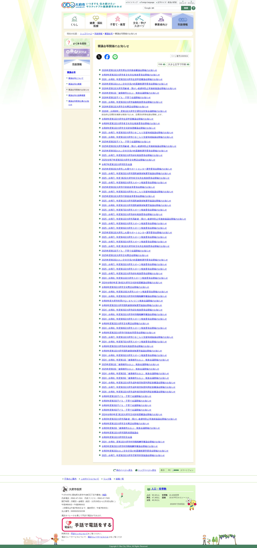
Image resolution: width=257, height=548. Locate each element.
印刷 (160, 64)
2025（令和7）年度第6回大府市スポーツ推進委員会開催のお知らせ (134, 223)
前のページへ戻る (124, 470)
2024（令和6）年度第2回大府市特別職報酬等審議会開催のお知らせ (134, 314)
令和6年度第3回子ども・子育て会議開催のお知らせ (126, 405)
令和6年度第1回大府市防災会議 (117, 437)
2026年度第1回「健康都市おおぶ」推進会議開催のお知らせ (130, 93)
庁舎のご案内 (70, 479)
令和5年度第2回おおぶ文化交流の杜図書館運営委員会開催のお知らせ (135, 451)
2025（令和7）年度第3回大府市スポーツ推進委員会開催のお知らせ (134, 242)
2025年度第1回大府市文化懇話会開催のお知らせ (125, 255)
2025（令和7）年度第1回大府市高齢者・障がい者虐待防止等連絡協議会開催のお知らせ (144, 219)
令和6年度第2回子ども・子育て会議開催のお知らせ (126, 401)
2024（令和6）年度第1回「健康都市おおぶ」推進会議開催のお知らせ (135, 360)
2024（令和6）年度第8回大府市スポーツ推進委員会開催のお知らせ (134, 328)
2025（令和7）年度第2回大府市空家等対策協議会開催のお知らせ (133, 455)
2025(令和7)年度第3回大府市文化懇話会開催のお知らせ (128, 160)
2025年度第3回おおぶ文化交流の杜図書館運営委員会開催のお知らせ (135, 151)
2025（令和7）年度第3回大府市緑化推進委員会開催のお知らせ (132, 155)
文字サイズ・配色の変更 (167, 2)
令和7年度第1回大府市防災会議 (117, 164)
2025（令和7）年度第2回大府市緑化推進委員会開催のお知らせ (132, 214)
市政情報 (183, 24)
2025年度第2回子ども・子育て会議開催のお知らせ (126, 142)
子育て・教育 (117, 24)
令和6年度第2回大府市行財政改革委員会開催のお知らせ (129, 333)
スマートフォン (186, 470)
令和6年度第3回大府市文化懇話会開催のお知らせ (125, 287)
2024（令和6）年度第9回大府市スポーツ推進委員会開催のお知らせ (134, 319)
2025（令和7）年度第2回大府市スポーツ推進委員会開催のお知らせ (134, 264)
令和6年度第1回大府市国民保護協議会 (120, 433)
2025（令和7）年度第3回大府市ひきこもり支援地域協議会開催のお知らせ (137, 132)
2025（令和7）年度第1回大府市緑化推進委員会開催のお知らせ (132, 273)
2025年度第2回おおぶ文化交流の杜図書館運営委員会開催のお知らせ (135, 260)
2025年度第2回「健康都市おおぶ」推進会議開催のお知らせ (130, 369)
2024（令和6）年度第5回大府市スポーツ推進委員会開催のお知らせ (134, 355)
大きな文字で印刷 (177, 64)
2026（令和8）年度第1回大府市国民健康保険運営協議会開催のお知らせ (136, 205)
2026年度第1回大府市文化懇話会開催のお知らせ (125, 107)
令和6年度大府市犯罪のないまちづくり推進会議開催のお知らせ (132, 301)
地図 (104, 495)
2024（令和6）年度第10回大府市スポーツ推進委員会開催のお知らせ (135, 292)
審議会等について (75, 78)
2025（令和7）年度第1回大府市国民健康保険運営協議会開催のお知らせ (136, 201)
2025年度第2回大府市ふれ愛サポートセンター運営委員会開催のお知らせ (137, 169)
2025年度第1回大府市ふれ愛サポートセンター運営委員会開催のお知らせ (137, 232)
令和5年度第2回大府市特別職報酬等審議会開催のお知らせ (130, 446)
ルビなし (191, 3)
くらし (74, 24)
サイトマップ (132, 2)
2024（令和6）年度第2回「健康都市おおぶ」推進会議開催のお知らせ (135, 373)
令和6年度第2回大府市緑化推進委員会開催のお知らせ (127, 346)
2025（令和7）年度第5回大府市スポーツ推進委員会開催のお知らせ (134, 228)
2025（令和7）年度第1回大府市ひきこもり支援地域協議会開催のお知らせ (137, 337)
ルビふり (182, 3)
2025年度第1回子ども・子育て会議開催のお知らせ (126, 251)
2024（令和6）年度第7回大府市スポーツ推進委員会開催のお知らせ (134, 342)
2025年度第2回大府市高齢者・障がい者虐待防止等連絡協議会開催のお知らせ (139, 146)
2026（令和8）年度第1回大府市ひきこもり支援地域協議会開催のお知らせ (137, 137)
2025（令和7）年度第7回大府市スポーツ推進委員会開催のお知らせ (134, 210)
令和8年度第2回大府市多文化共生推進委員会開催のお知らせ (131, 75)
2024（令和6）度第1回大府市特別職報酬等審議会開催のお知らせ (133, 442)
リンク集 (107, 479)
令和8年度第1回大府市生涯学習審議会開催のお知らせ (127, 119)
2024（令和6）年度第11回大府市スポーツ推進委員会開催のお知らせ (135, 278)
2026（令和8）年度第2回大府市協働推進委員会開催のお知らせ (132, 102)
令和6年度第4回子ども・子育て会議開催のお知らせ (126, 410)
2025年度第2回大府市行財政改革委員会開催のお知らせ (128, 187)
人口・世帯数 (159, 488)
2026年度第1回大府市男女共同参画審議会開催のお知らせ (129, 70)
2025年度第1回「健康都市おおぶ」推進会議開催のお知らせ (130, 364)
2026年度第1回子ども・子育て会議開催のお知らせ (126, 97)
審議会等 (109, 33)
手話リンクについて (79, 534)
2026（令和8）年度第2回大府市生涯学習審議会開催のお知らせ (132, 79)
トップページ (86, 33)
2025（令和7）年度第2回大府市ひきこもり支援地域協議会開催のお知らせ (137, 192)
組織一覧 (120, 479)
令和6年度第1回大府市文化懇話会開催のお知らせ (125, 423)
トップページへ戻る (147, 470)
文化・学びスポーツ (139, 24)
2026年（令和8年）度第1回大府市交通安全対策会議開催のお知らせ (134, 111)
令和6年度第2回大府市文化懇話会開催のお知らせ (125, 323)
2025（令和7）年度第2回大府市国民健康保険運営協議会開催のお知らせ (136, 173)
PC (169, 470)
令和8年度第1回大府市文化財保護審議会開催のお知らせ (129, 128)
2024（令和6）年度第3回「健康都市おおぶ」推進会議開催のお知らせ (135, 378)
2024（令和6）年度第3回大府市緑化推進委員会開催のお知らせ (132, 310)
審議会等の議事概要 (76, 95)
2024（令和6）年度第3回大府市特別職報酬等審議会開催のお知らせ (134, 296)
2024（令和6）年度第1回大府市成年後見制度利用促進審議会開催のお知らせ (138, 383)
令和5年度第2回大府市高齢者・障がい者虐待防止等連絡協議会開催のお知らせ (139, 419)
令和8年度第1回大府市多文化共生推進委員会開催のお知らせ (131, 123)
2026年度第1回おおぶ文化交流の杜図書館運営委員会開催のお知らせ (135, 84)
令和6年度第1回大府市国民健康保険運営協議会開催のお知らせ (132, 351)
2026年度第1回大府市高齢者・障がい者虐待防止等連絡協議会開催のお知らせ (139, 88)
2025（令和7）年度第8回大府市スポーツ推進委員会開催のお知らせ (134, 182)
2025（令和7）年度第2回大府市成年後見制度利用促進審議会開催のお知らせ (138, 387)
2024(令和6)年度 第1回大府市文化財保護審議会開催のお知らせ (132, 414)
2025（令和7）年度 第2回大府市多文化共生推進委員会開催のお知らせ (135, 178)
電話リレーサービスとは (98, 537)
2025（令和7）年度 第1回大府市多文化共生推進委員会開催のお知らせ (135, 246)
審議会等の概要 (75, 84)
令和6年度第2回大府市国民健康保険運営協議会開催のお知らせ (132, 305)
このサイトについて (90, 479)
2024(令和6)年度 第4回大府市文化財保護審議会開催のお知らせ (132, 282)
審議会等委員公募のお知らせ (78, 103)
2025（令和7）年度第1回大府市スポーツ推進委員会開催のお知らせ (134, 269)
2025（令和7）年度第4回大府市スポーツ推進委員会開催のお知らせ (134, 237)
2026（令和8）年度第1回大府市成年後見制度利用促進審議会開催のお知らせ (138, 392)
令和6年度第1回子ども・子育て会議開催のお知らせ (126, 396)
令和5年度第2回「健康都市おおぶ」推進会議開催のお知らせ (131, 428)
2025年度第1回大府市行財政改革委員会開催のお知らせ (128, 196)
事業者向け (161, 24)
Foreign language (147, 2)
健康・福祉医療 (96, 24)
